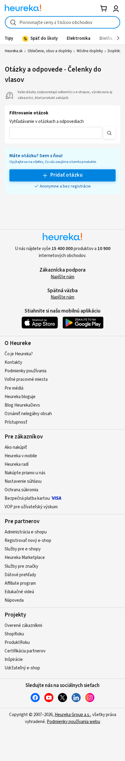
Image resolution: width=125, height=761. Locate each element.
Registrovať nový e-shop (28, 540)
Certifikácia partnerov (25, 651)
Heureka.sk (13, 51)
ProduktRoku (17, 642)
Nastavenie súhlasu (23, 481)
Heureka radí (17, 464)
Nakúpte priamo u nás (25, 473)
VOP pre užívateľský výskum (31, 507)
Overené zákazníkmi (23, 625)
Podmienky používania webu (73, 722)
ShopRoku (14, 634)
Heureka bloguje (20, 397)
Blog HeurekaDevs (22, 405)
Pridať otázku (66, 175)
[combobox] (62, 22)
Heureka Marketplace (25, 557)
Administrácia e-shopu (26, 532)
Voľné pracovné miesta (26, 379)
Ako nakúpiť (16, 447)
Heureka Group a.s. (72, 715)
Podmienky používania (25, 371)
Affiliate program (20, 583)
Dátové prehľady (20, 575)
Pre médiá (14, 388)
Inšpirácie (14, 659)
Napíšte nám (62, 277)
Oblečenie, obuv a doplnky (50, 51)
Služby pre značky (21, 566)
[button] (55, 133)
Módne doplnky (90, 51)
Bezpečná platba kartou (27, 498)
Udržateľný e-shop (22, 668)
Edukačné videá (19, 592)
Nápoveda (14, 600)
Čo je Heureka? (19, 354)
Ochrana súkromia (21, 490)
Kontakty (13, 362)
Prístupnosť (16, 422)
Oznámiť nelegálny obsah (28, 414)
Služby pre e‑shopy (23, 549)
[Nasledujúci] (118, 38)
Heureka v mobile (21, 456)
